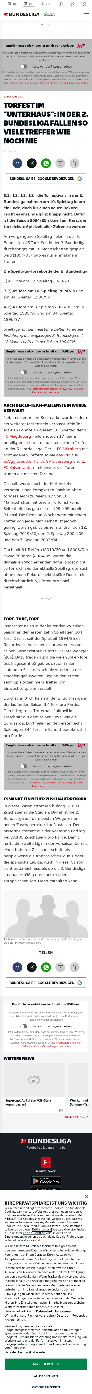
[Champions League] (72, 4)
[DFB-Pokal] (61, 4)
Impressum (63, 1311)
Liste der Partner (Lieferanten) (26, 1352)
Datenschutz (45, 1311)
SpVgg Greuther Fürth (24, 462)
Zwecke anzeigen (46, 1387)
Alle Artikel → (76, 1117)
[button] (86, 14)
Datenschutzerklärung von (29, 83)
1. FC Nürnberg (66, 449)
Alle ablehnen (46, 1376)
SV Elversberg (59, 462)
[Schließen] (87, 1196)
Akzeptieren (43, 1364)
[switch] (23, 66)
